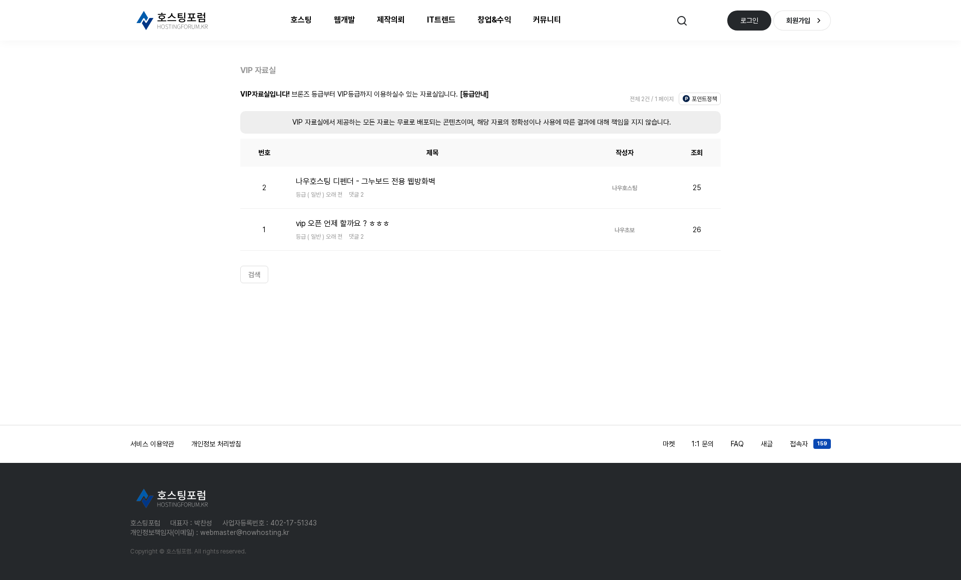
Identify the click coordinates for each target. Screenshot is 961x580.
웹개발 (344, 20)
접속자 (808, 444)
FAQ (737, 444)
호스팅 (301, 20)
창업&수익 (494, 20)
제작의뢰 (391, 20)
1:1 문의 (703, 444)
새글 (767, 444)
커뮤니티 (547, 20)
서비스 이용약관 (152, 444)
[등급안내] (474, 94)
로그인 (749, 21)
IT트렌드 (441, 20)
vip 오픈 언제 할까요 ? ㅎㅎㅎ (343, 223)
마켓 (669, 444)
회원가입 (798, 21)
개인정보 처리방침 (216, 444)
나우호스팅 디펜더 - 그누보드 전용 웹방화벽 (365, 181)
